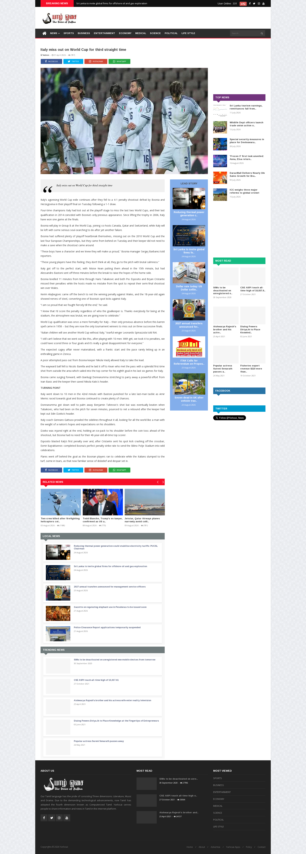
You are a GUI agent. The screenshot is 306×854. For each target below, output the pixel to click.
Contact (261, 847)
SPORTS (69, 33)
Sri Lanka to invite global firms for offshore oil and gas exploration (111, 3)
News (54, 33)
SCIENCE (155, 33)
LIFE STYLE (188, 33)
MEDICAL (140, 33)
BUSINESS (84, 33)
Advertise (215, 847)
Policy (249, 847)
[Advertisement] (201, 18)
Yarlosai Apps (233, 847)
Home (190, 847)
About (202, 847)
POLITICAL (171, 33)
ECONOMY (125, 33)
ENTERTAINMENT (104, 33)
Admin (45, 55)
